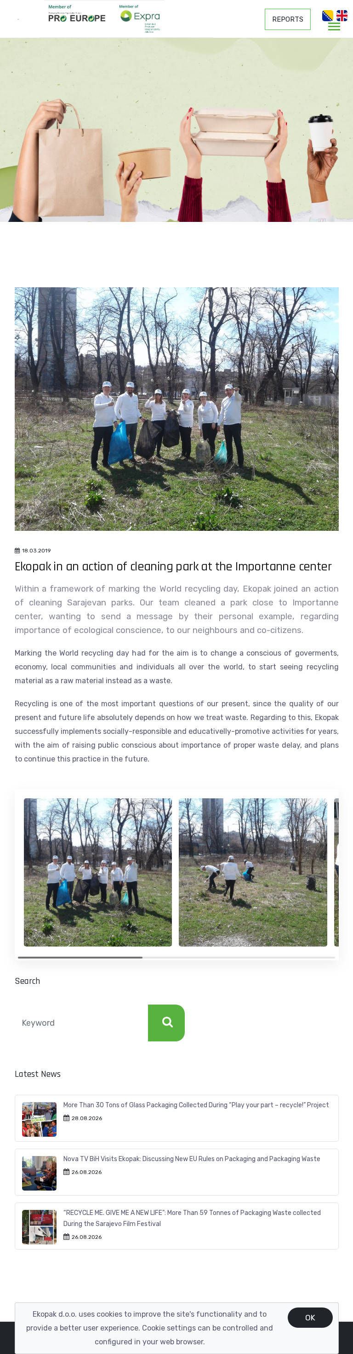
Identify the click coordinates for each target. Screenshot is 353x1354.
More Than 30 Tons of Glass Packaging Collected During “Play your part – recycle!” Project (196, 1105)
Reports (287, 19)
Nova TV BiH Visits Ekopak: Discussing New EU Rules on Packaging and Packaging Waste (191, 1159)
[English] (341, 15)
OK (310, 1317)
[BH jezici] (327, 15)
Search (166, 1023)
